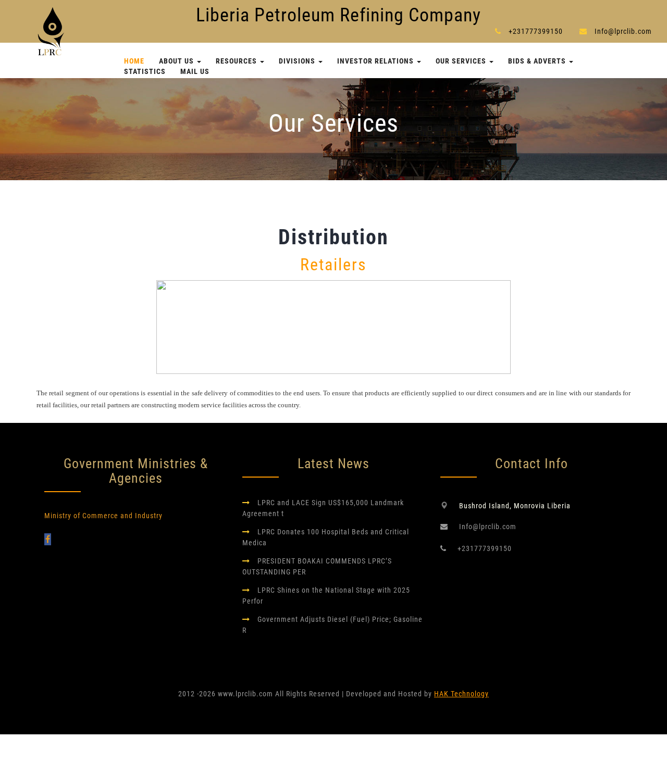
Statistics (145, 71)
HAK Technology (461, 694)
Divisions (298, 61)
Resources (237, 61)
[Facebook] (47, 539)
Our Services (462, 61)
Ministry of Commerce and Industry (103, 515)
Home (134, 61)
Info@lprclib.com (623, 31)
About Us (177, 61)
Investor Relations (376, 61)
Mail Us (194, 71)
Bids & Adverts (538, 61)
